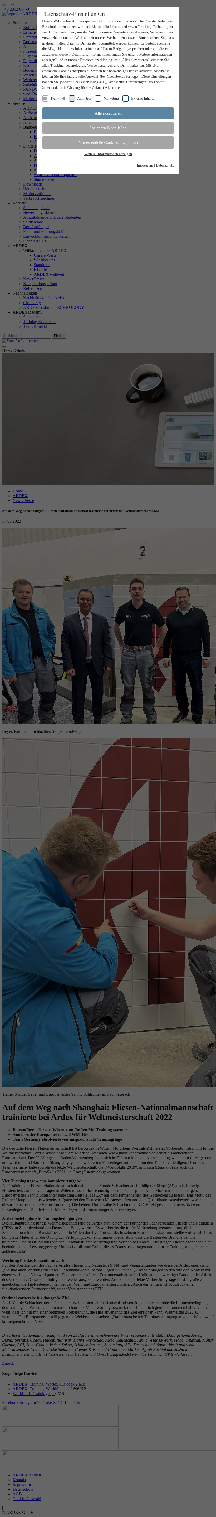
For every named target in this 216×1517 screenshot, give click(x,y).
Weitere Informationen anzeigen (108, 154)
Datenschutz (165, 165)
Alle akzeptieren (108, 113)
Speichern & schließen (108, 128)
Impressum (145, 165)
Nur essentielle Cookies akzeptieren (108, 142)
